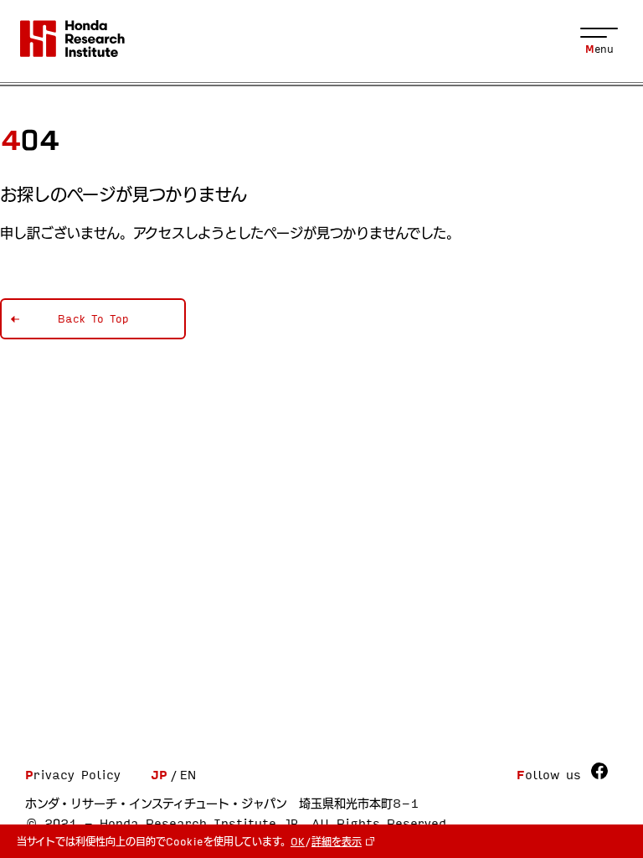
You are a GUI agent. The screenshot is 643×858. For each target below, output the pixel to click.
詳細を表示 (336, 841)
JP (159, 774)
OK (298, 841)
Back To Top (93, 318)
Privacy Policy (73, 774)
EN (188, 774)
